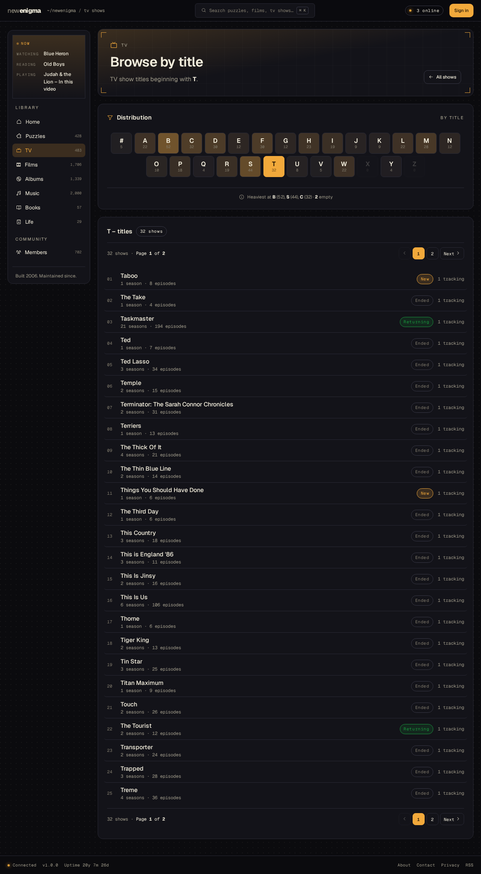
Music (53, 193)
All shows (446, 77)
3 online (428, 10)
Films (53, 164)
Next (449, 253)
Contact (426, 865)
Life (53, 221)
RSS (469, 865)
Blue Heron (56, 53)
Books (53, 207)
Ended (422, 300)
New (425, 279)
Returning (416, 321)
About (404, 865)
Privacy (450, 865)
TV (53, 150)
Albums (53, 179)
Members (53, 252)
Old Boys (54, 64)
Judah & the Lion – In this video (58, 81)
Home (33, 121)
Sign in (461, 11)
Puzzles (54, 136)
